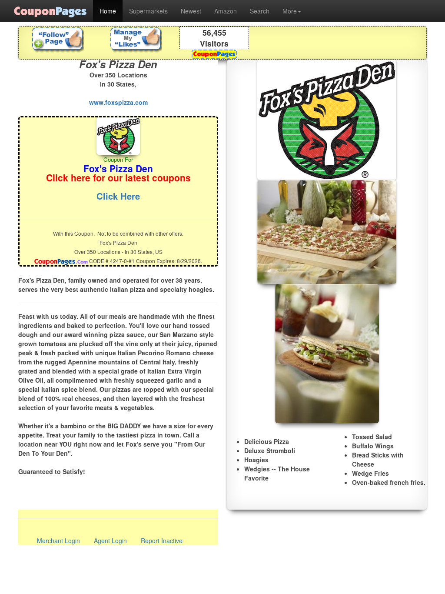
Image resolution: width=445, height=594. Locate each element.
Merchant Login (58, 540)
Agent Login (110, 540)
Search (259, 11)
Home (108, 11)
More (289, 11)
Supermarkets (148, 11)
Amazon (225, 11)
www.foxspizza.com (118, 102)
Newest (191, 11)
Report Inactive (162, 540)
